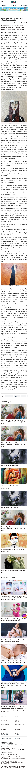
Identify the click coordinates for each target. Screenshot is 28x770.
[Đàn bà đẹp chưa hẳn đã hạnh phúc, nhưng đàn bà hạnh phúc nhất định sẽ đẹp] (14, 411)
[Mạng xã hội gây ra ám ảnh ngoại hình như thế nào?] (14, 540)
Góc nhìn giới (18, 12)
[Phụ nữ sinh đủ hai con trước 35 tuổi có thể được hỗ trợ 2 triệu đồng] (14, 630)
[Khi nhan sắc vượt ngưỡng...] (14, 456)
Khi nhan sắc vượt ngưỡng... (10, 465)
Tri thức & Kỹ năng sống (19, 725)
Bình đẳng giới (4, 12)
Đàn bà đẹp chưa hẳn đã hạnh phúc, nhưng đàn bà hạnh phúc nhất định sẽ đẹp (13, 421)
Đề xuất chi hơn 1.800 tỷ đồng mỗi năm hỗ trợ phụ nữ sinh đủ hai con (13, 619)
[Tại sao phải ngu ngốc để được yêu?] (14, 476)
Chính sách (11, 12)
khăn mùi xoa (9, 396)
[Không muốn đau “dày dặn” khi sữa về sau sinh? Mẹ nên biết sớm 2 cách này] (14, 651)
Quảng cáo (17, 734)
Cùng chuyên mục (8, 578)
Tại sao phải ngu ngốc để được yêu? (12, 485)
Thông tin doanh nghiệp (6, 738)
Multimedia (18, 729)
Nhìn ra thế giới (5, 724)
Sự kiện (10, 5)
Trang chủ (4, 5)
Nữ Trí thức (16, 5)
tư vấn (23, 396)
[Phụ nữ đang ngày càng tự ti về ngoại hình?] (14, 561)
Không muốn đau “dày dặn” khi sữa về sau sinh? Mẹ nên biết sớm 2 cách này (13, 661)
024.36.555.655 (4, 734)
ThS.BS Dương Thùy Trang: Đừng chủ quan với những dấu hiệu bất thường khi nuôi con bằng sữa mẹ (14, 597)
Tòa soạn (18, 738)
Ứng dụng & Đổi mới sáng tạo (19, 721)
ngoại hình (17, 396)
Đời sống (24, 12)
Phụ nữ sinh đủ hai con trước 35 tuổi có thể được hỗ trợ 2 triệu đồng (13, 640)
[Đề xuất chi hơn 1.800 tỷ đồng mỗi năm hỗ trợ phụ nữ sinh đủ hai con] (14, 609)
